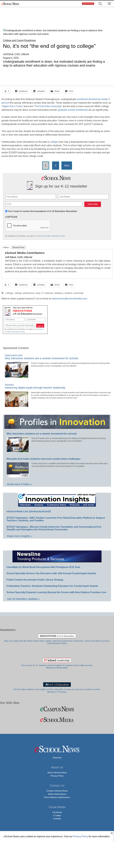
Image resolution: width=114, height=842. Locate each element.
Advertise (57, 757)
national (49, 293)
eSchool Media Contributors (25, 252)
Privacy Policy (60, 236)
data (38, 293)
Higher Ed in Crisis (12, 106)
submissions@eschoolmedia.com (69, 298)
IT (42, 293)
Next (66, 165)
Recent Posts (18, 247)
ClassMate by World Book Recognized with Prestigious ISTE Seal (43, 567)
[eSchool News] (10, 4)
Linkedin (57, 818)
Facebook (57, 812)
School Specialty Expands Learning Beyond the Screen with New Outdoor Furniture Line (56, 592)
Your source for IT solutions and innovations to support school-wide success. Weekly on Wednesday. (57, 666)
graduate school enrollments (73, 110)
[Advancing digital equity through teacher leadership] (16, 406)
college (54, 142)
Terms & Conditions (45, 236)
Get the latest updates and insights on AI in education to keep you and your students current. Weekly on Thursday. (57, 690)
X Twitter (57, 815)
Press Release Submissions (57, 797)
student (68, 293)
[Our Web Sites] (57, 708)
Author (6, 247)
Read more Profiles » (19, 484)
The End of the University (48, 106)
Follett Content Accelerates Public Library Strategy (35, 579)
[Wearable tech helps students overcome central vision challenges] (18, 476)
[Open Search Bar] (100, 4)
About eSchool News (57, 772)
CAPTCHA (11, 217)
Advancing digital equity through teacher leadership (35, 387)
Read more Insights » (19, 536)
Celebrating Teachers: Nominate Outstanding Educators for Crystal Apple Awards (52, 586)
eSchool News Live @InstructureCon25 (29, 511)
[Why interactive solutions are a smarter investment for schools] (16, 376)
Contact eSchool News (57, 791)
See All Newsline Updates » (23, 598)
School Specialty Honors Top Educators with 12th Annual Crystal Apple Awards (51, 573)
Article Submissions (57, 794)
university (78, 293)
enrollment (82, 99)
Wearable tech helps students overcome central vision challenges (43, 459)
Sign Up (40, 326)
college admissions (24, 293)
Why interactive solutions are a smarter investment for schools (41, 358)
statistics (58, 293)
